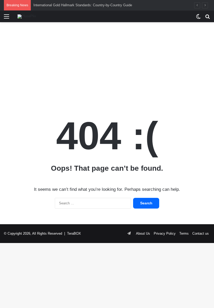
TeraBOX (74, 233)
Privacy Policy (165, 233)
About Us (143, 233)
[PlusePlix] (26, 16)
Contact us (200, 233)
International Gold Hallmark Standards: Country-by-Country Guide (82, 5)
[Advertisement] (107, 63)
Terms (184, 233)
